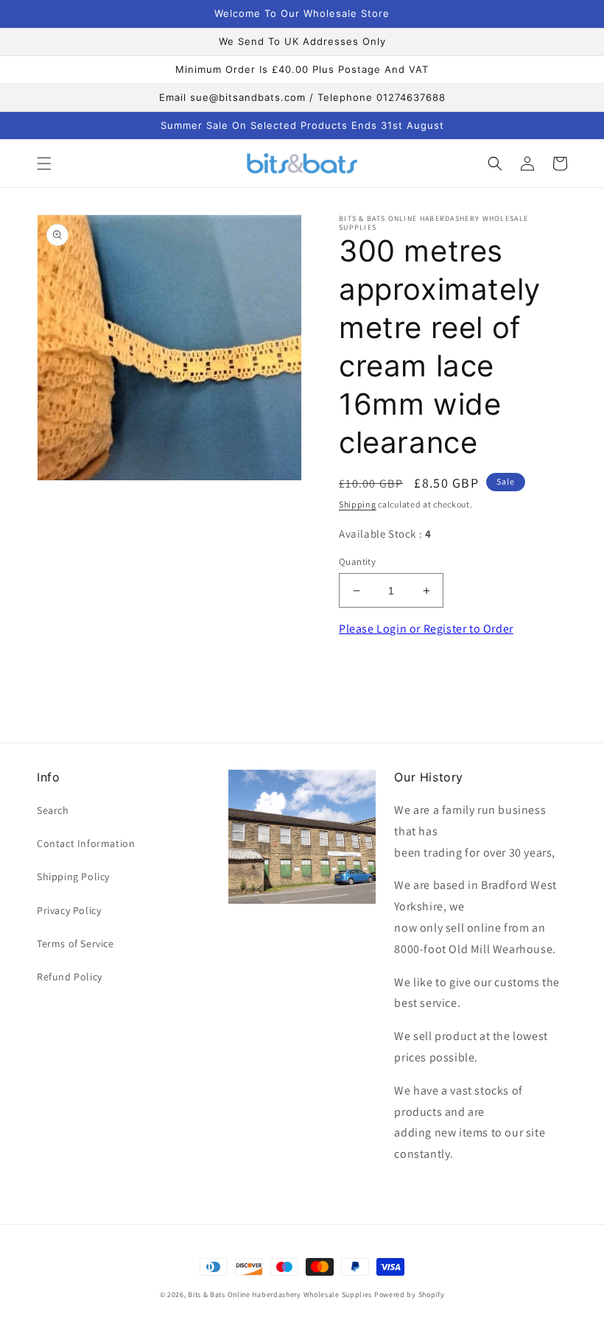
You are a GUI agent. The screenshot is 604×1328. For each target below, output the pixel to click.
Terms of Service (75, 943)
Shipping (357, 504)
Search (53, 810)
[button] (44, 163)
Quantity (357, 561)
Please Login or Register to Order (426, 628)
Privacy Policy (69, 910)
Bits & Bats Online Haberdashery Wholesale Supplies (280, 1294)
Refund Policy (69, 976)
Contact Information (86, 843)
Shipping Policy (73, 876)
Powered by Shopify (409, 1294)
